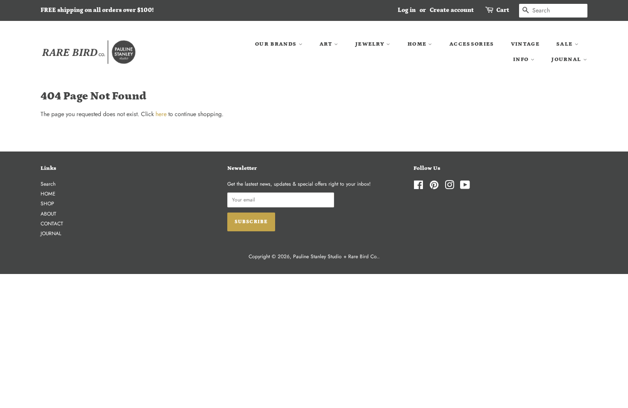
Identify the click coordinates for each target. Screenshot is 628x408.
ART (327, 44)
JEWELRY (370, 44)
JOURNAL (567, 59)
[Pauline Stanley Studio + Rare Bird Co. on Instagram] (449, 186)
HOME (418, 44)
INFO (522, 59)
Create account (452, 10)
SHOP (47, 203)
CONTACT (52, 223)
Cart (502, 10)
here (161, 114)
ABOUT (48, 213)
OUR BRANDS (276, 44)
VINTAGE (525, 44)
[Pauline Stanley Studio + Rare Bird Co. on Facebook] (418, 186)
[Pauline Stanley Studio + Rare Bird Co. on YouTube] (465, 186)
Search (48, 183)
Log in (407, 10)
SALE (565, 44)
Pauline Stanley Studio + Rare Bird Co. (335, 256)
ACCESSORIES (471, 44)
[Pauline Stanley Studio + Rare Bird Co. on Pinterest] (434, 186)
